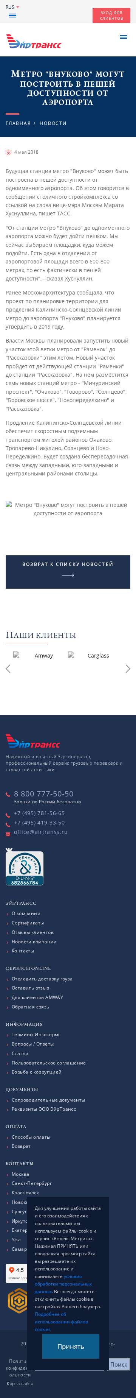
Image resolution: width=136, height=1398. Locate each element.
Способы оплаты (31, 1137)
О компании (26, 913)
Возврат (21, 1146)
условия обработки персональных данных (63, 1284)
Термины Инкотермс (36, 1035)
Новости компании (34, 942)
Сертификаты (28, 923)
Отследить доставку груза (42, 979)
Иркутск (21, 1221)
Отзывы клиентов (33, 932)
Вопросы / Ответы (33, 1044)
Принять (70, 1346)
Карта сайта (20, 1383)
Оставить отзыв (30, 988)
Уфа (16, 1240)
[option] (40, 670)
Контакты (23, 951)
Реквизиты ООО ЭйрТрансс (44, 1109)
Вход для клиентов (111, 15)
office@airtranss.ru (41, 831)
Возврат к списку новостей (68, 564)
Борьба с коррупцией (37, 1072)
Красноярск (25, 1193)
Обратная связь (30, 1007)
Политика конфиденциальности (20, 1368)
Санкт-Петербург (32, 1183)
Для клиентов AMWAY (37, 997)
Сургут (19, 1212)
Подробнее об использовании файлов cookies (61, 1322)
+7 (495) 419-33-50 (39, 822)
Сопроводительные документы (48, 1100)
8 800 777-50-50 (44, 794)
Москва (20, 1174)
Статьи (20, 1053)
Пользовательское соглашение (49, 1063)
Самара (20, 1249)
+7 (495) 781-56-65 (39, 813)
